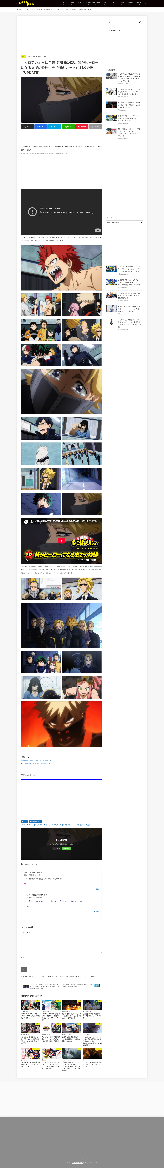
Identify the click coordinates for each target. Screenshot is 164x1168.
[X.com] (145, 3)
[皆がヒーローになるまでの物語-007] (82, 367)
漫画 (88, 825)
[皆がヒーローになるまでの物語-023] (82, 699)
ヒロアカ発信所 (77, 1163)
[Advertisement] (61, 35)
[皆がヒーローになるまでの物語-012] (82, 466)
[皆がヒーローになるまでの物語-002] (41, 317)
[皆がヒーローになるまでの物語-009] (41, 440)
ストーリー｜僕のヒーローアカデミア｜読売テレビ (35, 763)
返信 (97, 889)
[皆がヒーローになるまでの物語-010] (82, 440)
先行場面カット (36, 821)
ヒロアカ (39, 825)
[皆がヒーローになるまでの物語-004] (41, 342)
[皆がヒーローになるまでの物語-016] (82, 516)
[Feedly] (66, 848)
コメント (25, 932)
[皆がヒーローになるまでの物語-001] (61, 291)
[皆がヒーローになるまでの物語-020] (41, 674)
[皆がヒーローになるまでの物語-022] (41, 699)
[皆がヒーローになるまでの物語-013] (41, 491)
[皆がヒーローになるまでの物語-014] (82, 491)
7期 (24, 825)
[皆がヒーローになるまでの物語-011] (41, 466)
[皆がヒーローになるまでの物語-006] (41, 367)
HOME (21, 9)
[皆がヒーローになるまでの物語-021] (82, 674)
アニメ (26, 9)
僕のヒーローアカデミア (53, 825)
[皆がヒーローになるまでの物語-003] (82, 317)
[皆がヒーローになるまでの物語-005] (82, 342)
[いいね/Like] (25, 884)
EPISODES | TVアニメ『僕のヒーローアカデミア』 (35, 760)
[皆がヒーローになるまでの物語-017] (41, 601)
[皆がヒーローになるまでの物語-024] (61, 747)
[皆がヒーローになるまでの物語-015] (41, 516)
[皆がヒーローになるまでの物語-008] (61, 415)
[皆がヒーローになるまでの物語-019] (61, 649)
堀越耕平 (81, 825)
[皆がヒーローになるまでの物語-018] (82, 601)
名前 (23, 957)
